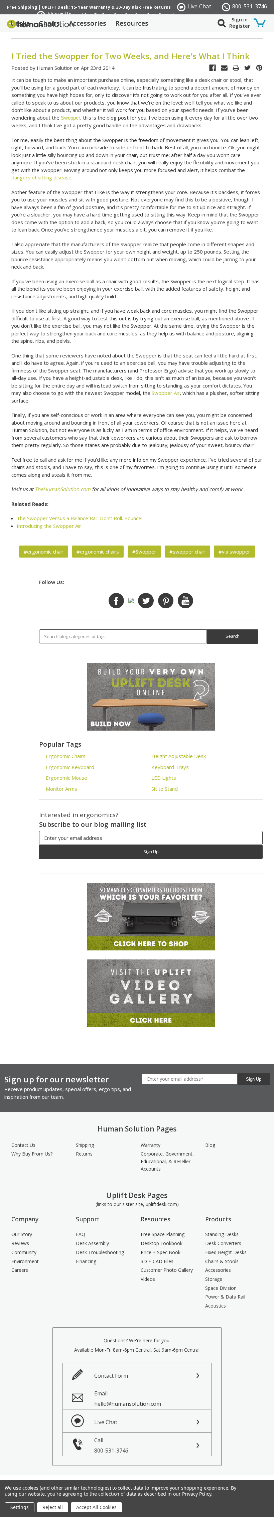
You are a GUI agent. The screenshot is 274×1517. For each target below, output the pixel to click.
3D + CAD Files (157, 1261)
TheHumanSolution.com (63, 489)
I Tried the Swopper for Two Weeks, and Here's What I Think (130, 55)
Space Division (221, 1288)
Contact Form (111, 1375)
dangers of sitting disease (41, 177)
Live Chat (199, 6)
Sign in (240, 19)
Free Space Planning (162, 1234)
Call (111, 1445)
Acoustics (215, 1306)
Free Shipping (22, 7)
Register (239, 26)
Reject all (52, 1507)
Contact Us (23, 1145)
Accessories (87, 23)
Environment (25, 1261)
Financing (86, 1261)
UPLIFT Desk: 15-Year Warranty (76, 7)
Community (23, 1252)
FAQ (80, 1234)
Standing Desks (222, 1234)
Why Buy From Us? (31, 1154)
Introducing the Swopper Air (49, 525)
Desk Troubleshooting (100, 1252)
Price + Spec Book (160, 1252)
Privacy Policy (196, 1494)
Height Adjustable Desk (178, 756)
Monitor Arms (61, 788)
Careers (19, 1270)
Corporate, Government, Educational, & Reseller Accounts (167, 1161)
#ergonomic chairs (98, 551)
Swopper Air (166, 393)
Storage (213, 1279)
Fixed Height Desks (226, 1252)
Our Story (21, 1234)
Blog (210, 1145)
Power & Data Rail (225, 1297)
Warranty (150, 1145)
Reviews (20, 1243)
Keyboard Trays (170, 767)
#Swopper (144, 551)
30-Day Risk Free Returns (143, 7)
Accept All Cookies (96, 1507)
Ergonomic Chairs (66, 756)
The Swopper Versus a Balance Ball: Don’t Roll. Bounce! (79, 518)
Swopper (70, 118)
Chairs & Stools (222, 1261)
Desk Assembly (92, 1243)
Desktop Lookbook (161, 1243)
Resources (131, 23)
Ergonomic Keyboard (70, 767)
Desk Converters (223, 1243)
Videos (148, 1279)
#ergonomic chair (43, 551)
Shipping (85, 1145)
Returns (84, 1154)
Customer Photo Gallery (167, 1270)
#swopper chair (187, 551)
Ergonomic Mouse (66, 777)
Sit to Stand (164, 788)
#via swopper (234, 551)
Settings (19, 1507)
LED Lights (163, 777)
